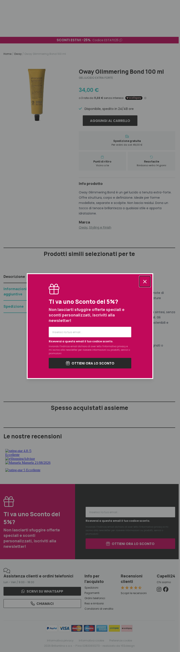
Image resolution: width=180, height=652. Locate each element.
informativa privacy (114, 346)
